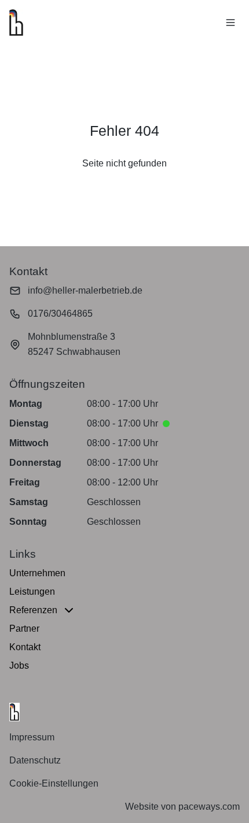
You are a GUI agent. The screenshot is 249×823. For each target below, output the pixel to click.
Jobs (19, 665)
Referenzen (33, 610)
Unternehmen (37, 573)
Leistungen (32, 591)
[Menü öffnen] (230, 22)
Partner (24, 628)
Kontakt (25, 647)
